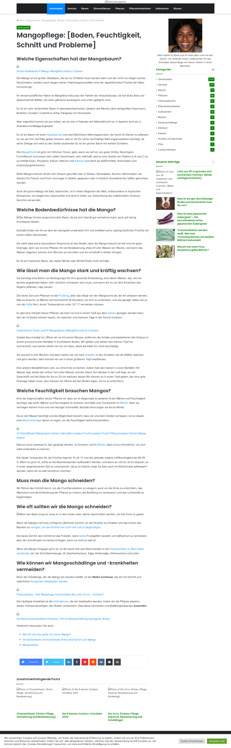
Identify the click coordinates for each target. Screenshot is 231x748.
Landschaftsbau (167, 149)
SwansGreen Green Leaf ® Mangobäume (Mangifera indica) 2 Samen (57, 330)
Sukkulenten (162, 8)
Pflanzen (119, 8)
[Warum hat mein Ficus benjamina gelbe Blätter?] (165, 251)
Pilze (160, 144)
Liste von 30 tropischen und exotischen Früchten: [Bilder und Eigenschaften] (194, 175)
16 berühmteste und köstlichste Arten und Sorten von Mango (59, 639)
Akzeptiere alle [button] (217, 741)
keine (82, 535)
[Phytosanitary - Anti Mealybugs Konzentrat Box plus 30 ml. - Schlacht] (18, 590)
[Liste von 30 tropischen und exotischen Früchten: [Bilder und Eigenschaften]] (165, 182)
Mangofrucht (29, 152)
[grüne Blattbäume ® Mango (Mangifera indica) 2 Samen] (18, 66)
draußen (90, 354)
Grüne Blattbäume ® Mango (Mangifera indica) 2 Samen (50, 71)
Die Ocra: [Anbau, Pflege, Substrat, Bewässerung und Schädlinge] (125, 717)
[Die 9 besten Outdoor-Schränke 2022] (82, 699)
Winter (124, 402)
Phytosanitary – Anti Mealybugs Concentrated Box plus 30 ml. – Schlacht (60, 594)
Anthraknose (60, 601)
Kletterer (163, 128)
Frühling (64, 295)
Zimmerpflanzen (102, 8)
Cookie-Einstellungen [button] (192, 741)
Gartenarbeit (56, 8)
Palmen (162, 133)
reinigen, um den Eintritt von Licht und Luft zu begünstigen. (65, 527)
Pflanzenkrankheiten (140, 8)
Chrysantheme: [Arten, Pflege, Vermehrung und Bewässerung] (36, 715)
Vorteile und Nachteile (170, 138)
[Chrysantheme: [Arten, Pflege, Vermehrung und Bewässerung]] (37, 699)
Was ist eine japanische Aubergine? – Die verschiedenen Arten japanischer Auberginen (192, 218)
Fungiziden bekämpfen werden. (49, 581)
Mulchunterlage (31, 420)
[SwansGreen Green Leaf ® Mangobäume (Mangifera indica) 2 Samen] (18, 326)
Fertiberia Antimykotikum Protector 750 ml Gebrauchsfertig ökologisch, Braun (63, 618)
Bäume (85, 8)
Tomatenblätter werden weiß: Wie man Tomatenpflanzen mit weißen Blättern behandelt (195, 235)
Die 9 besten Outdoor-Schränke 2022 (82, 715)
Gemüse (71, 8)
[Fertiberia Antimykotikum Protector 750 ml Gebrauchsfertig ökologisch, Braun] (18, 614)
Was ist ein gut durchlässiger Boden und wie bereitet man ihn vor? (195, 202)
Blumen (178, 8)
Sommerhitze (118, 549)
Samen (112, 313)
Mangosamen (30, 644)
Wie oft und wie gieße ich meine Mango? (46, 634)
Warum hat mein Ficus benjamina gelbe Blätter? (193, 248)
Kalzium (79, 160)
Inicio (22, 20)
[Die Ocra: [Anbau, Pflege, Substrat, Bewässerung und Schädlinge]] (128, 699)
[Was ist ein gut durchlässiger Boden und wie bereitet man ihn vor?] (165, 203)
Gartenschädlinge (167, 122)
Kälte (29, 304)
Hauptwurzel (54, 134)
